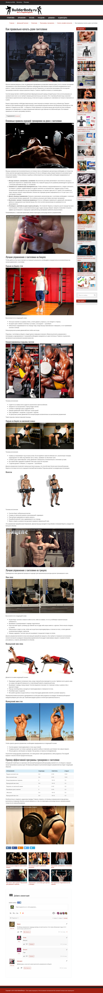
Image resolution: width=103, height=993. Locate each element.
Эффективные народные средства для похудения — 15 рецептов (85, 227)
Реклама (26, 2)
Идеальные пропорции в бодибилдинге (84, 58)
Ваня (18, 924)
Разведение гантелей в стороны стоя (84, 198)
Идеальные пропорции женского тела (84, 113)
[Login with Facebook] (18, 903)
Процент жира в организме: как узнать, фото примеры (85, 73)
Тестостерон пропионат (84, 87)
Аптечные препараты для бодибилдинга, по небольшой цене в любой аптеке (86, 129)
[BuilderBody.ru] (24, 10)
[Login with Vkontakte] (20, 903)
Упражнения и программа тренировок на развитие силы (86, 274)
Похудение (41, 18)
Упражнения (21, 18)
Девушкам (51, 18)
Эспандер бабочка (83, 288)
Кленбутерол (81, 171)
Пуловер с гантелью (83, 184)
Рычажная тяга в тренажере (85, 212)
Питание (31, 18)
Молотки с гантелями (83, 100)
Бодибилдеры (62, 18)
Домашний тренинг (22, 23)
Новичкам (34, 23)
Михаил (19, 961)
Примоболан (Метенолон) (85, 144)
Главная (11, 23)
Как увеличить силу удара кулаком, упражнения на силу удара (86, 258)
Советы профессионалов (64, 23)
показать (17, 116)
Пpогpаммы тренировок (47, 23)
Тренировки (10, 18)
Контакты (19, 2)
